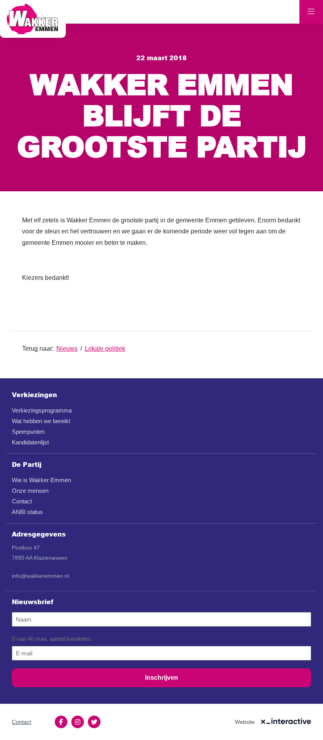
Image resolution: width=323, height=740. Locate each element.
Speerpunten (28, 431)
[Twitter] (94, 722)
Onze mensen (30, 490)
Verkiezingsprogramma (42, 410)
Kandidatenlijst (30, 442)
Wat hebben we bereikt (41, 421)
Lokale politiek (105, 348)
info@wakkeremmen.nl (40, 576)
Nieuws (67, 348)
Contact (22, 501)
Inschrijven (161, 677)
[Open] (311, 12)
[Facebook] (61, 722)
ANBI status (27, 512)
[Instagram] (77, 722)
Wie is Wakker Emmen (41, 480)
